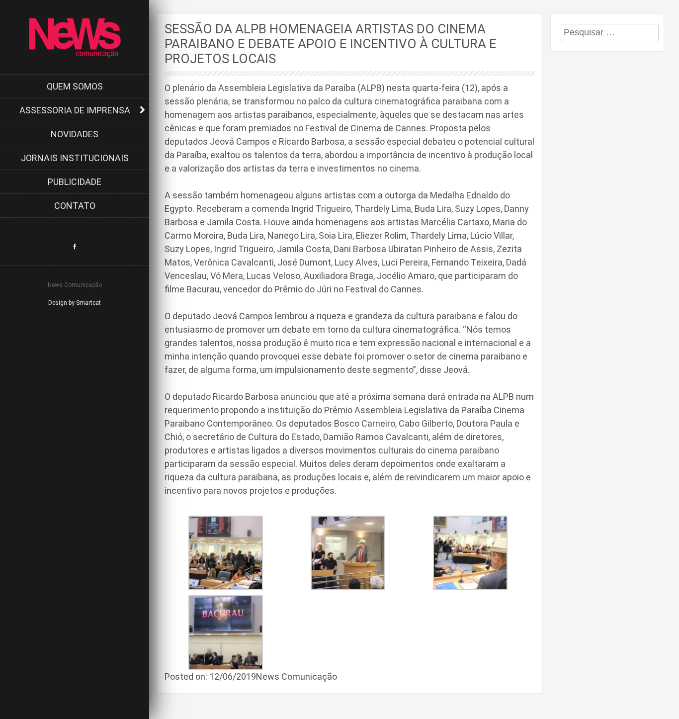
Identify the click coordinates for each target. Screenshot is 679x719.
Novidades (74, 134)
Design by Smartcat (74, 302)
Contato (74, 205)
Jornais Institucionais (75, 158)
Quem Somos (75, 86)
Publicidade (74, 182)
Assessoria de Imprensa (74, 110)
